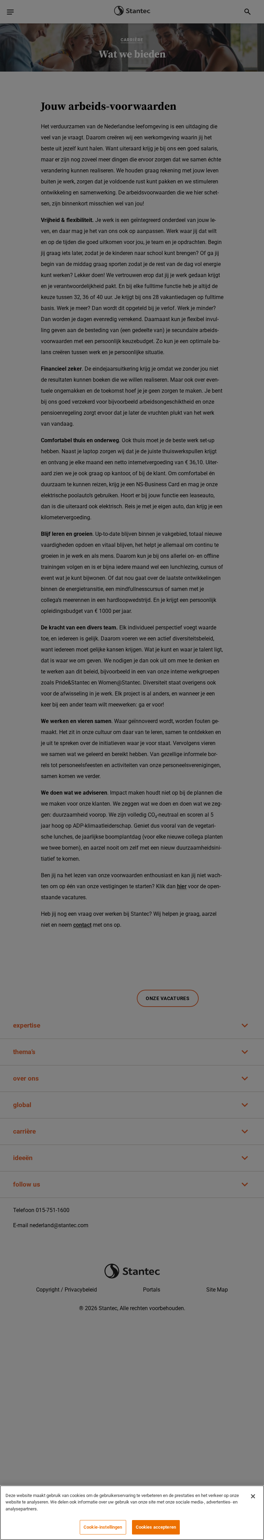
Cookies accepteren (156, 1527)
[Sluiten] (253, 1496)
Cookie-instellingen (103, 1527)
